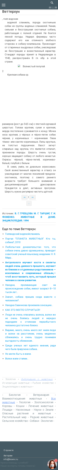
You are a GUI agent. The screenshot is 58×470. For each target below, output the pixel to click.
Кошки (20, 406)
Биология (15, 394)
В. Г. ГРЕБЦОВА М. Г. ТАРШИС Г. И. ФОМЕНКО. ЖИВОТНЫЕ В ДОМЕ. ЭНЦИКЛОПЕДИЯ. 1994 (29, 217)
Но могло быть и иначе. (18, 353)
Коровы (7, 406)
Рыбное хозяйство (43, 382)
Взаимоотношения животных (22, 398)
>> (56, 7)
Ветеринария (41, 394)
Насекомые (23, 409)
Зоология (10, 379)
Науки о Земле (44, 409)
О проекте (9, 450)
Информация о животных (37, 379)
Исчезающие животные (15, 382)
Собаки (34, 420)
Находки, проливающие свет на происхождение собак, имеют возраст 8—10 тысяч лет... (30, 289)
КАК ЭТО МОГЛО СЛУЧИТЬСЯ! (22, 310)
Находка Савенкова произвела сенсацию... (29, 305)
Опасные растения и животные (26, 413)
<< (50, 7)
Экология (47, 420)
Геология (24, 402)
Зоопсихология (43, 402)
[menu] (3, 4)
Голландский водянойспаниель (22, 234)
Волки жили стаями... (16, 358)
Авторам (8, 455)
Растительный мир (14, 417)
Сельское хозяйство (15, 420)
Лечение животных (40, 406)
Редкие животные (42, 417)
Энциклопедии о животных (17, 386)
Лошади (7, 409)
